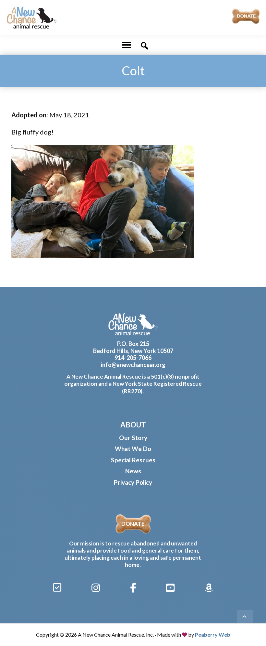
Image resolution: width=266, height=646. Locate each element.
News (133, 471)
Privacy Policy (133, 482)
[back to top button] (245, 617)
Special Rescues (133, 460)
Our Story (133, 437)
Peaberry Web (212, 634)
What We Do (133, 448)
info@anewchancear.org (133, 364)
